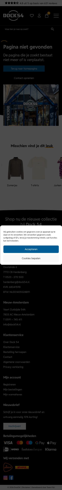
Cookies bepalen (31, 258)
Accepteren (31, 249)
